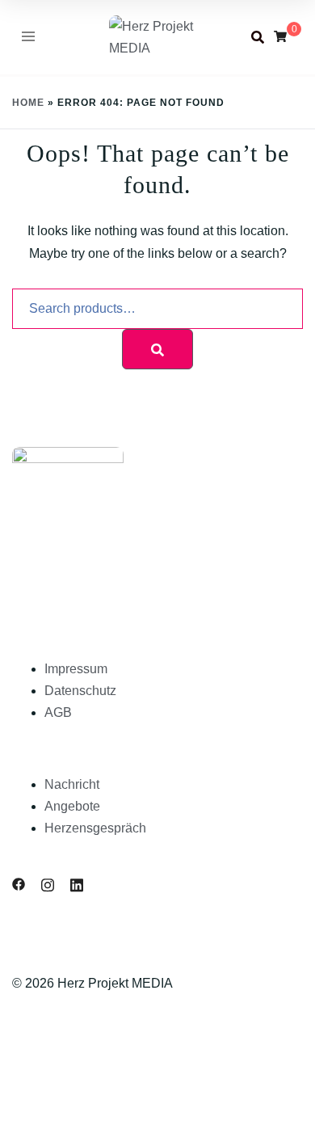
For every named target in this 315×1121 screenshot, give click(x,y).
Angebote (72, 806)
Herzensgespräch (95, 828)
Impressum (75, 669)
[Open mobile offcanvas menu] (28, 37)
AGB (58, 712)
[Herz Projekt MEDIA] (157, 36)
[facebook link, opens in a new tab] (18, 884)
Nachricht (71, 784)
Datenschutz (80, 690)
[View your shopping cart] (280, 36)
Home (28, 102)
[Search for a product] (257, 37)
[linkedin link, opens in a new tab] (76, 884)
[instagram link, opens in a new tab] (47, 884)
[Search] (157, 349)
